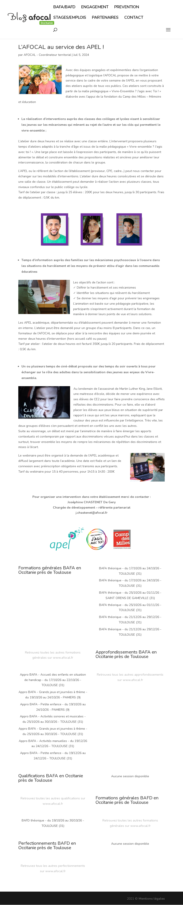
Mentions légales (152, 899)
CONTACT (133, 18)
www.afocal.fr (63, 658)
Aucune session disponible (130, 776)
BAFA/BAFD (64, 7)
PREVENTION (126, 7)
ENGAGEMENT (94, 7)
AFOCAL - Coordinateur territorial (47, 55)
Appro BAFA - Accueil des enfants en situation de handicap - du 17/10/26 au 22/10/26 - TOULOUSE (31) (53, 679)
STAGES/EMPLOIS (69, 18)
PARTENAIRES (105, 18)
